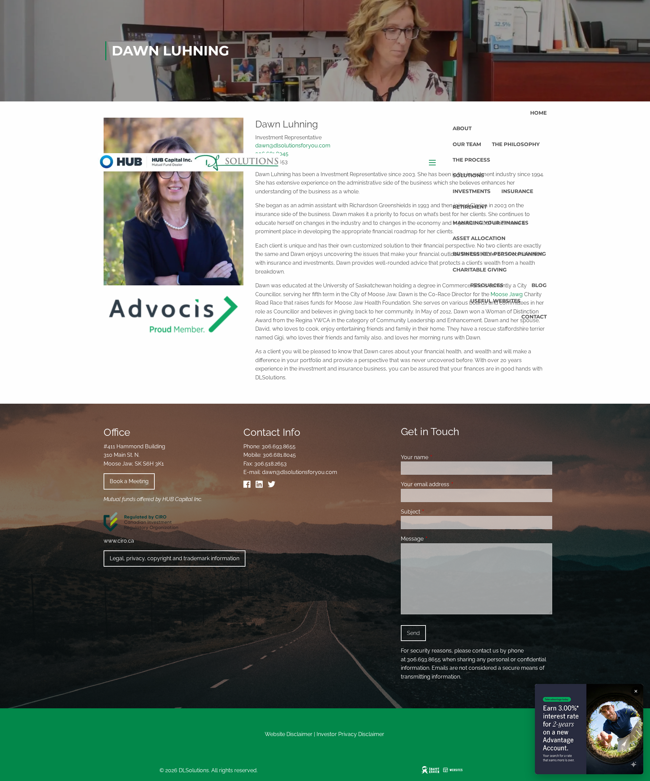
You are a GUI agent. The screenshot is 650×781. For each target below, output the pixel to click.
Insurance (517, 191)
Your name (440, 457)
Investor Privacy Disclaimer (350, 734)
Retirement (470, 207)
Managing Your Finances (490, 222)
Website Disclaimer (288, 734)
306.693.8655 (279, 446)
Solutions (468, 175)
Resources (486, 285)
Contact (534, 316)
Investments (472, 191)
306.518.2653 (270, 463)
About (462, 128)
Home (538, 113)
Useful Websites (495, 301)
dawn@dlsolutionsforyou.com (299, 472)
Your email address (451, 484)
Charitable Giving (480, 269)
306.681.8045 (279, 455)
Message (438, 539)
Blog (539, 285)
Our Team (467, 144)
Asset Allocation (479, 238)
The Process (471, 160)
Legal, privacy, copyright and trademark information (174, 558)
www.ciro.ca (119, 541)
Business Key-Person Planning (499, 254)
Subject (436, 511)
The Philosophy (516, 144)
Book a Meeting (129, 481)
